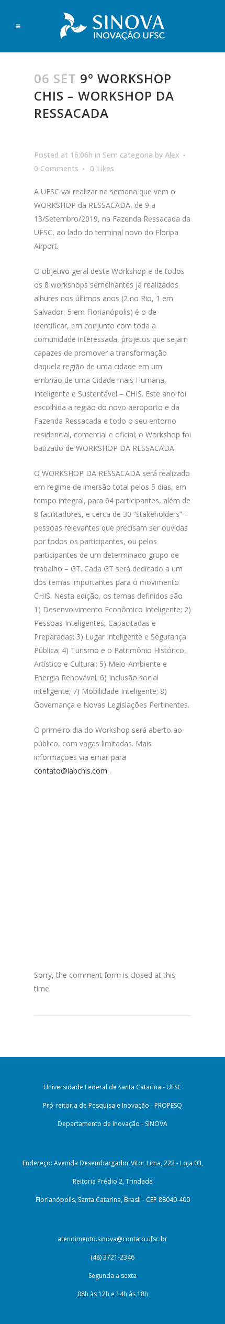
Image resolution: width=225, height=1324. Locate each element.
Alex (172, 155)
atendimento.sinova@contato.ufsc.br (112, 1238)
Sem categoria (128, 155)
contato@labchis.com (70, 771)
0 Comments (56, 168)
